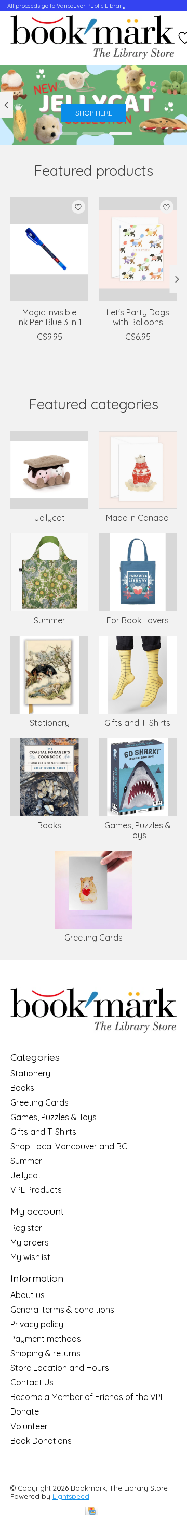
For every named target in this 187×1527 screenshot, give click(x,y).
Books (49, 825)
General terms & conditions (62, 1309)
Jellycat (49, 517)
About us (27, 1295)
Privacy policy (36, 1324)
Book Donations (41, 1440)
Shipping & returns (45, 1353)
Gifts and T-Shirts (137, 722)
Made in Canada (137, 517)
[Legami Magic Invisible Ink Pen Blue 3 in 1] (49, 249)
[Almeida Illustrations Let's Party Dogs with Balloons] (138, 249)
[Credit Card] (91, 1512)
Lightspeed (70, 1496)
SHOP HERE (93, 113)
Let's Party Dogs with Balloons (137, 316)
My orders (29, 1242)
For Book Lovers (137, 620)
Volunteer (29, 1426)
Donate (24, 1411)
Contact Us (32, 1382)
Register (26, 1228)
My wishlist (30, 1257)
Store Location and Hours (59, 1368)
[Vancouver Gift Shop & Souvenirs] (92, 38)
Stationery (50, 722)
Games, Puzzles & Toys (137, 830)
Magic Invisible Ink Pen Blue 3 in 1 (49, 316)
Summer (49, 620)
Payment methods (45, 1338)
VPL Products (36, 1190)
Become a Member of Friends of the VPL (87, 1397)
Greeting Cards (93, 937)
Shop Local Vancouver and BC (68, 1146)
